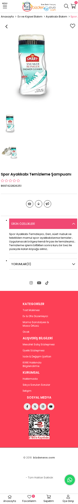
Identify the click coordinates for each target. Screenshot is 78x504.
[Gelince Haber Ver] (47, 204)
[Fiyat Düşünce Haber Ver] (38, 204)
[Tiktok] (47, 283)
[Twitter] (35, 406)
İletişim (27, 391)
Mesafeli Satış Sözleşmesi (39, 344)
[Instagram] (31, 283)
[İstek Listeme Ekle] (29, 204)
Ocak (26, 332)
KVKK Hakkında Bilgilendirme (32, 364)
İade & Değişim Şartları (37, 356)
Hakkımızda (30, 378)
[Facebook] (27, 406)
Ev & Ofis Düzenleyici (35, 316)
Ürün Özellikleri (23, 224)
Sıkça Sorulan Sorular (36, 385)
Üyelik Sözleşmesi (34, 350)
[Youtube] (39, 283)
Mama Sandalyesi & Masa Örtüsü (36, 324)
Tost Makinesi (31, 310)
